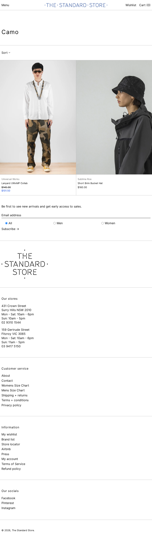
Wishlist (130, 5)
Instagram (8, 508)
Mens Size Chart (13, 390)
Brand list (8, 439)
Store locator (10, 444)
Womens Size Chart (15, 385)
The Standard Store (23, 530)
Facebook (8, 498)
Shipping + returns (14, 395)
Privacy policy (11, 405)
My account (9, 459)
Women (110, 223)
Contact (7, 380)
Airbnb (6, 449)
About (5, 375)
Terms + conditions (15, 400)
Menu (5, 5)
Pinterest (7, 503)
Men (60, 223)
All (10, 223)
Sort (4, 52)
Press (5, 454)
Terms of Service (13, 464)
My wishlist (9, 434)
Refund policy (11, 469)
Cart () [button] (145, 5)
